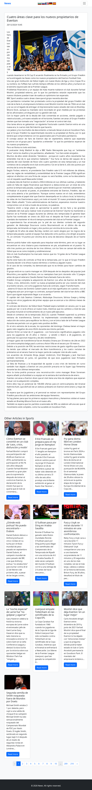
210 (72, 763)
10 (56, 763)
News (7, 3)
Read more (13, 497)
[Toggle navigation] (84, 3)
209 (65, 763)
